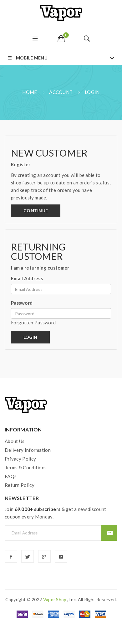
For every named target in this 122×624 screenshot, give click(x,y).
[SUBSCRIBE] (109, 533)
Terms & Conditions (26, 467)
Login (92, 92)
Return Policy (19, 485)
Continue (35, 210)
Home (29, 92)
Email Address (27, 278)
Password (22, 303)
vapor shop (55, 599)
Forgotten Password (33, 322)
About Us (14, 441)
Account (61, 92)
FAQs (11, 476)
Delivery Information (28, 450)
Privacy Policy (20, 459)
